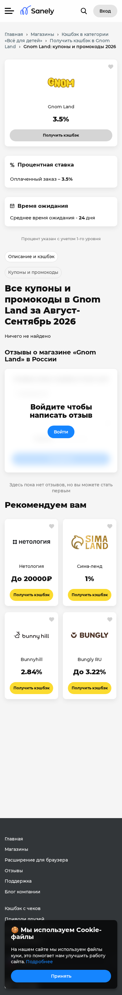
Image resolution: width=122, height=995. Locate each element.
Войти (61, 432)
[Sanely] (37, 11)
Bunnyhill (32, 659)
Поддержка (18, 881)
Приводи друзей (24, 919)
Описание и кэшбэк (31, 256)
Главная (14, 839)
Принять (61, 976)
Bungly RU (90, 659)
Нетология (31, 566)
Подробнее (39, 961)
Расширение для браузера (36, 860)
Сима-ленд (89, 566)
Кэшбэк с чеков (23, 908)
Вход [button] (105, 11)
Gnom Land (61, 107)
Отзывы (14, 870)
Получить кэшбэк (55, 133)
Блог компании (22, 892)
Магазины (16, 849)
